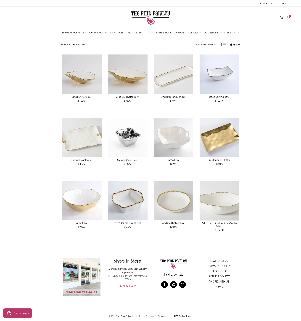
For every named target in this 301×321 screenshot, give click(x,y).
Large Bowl (173, 159)
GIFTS (149, 32)
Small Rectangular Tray (173, 96)
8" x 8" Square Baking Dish (127, 223)
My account (268, 3)
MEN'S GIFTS (231, 32)
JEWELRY (195, 32)
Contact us (285, 3)
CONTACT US (219, 260)
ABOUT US (219, 271)
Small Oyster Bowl (81, 96)
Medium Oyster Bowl (127, 96)
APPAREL (181, 32)
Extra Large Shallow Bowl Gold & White (219, 224)
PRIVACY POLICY (219, 266)
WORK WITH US (219, 281)
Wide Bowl (81, 223)
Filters (233, 44)
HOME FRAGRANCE (73, 32)
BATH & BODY (163, 32)
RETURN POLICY (219, 276)
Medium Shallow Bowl (173, 223)
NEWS (219, 286)
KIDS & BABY (134, 32)
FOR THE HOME (97, 32)
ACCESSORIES (212, 32)
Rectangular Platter (81, 159)
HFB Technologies (183, 316)
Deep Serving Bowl (219, 96)
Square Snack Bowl (127, 159)
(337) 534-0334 (127, 285)
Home (67, 44)
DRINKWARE (117, 32)
